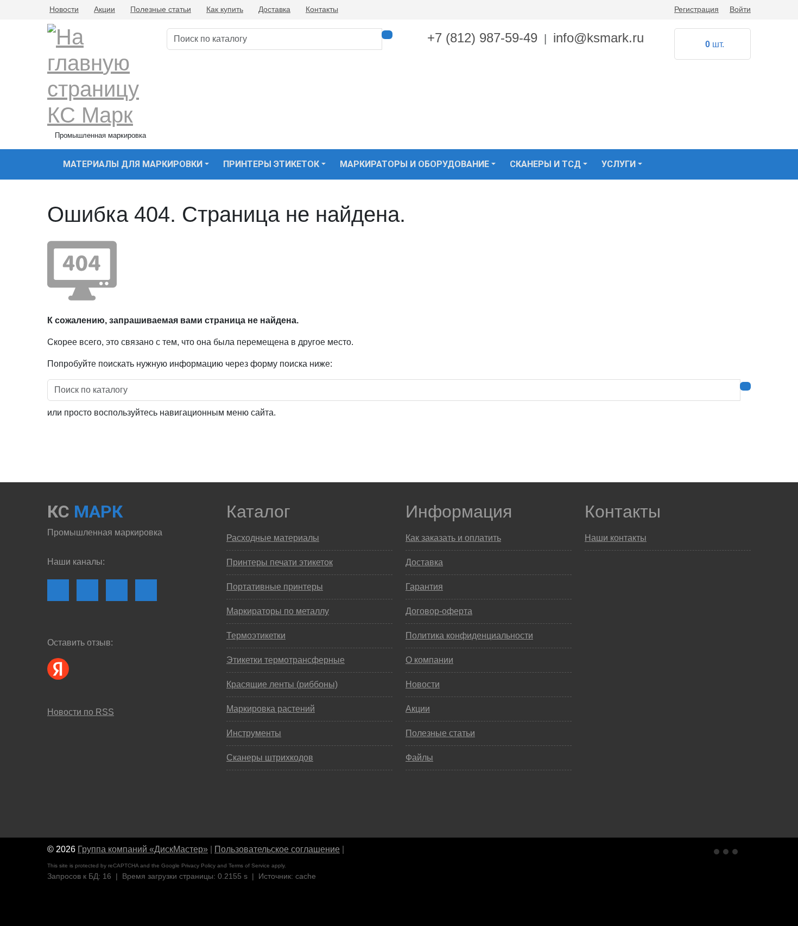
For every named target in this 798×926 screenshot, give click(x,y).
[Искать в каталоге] (387, 34)
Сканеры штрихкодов (269, 757)
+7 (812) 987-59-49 (482, 37)
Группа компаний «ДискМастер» (143, 849)
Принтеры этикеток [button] (271, 164)
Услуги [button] (618, 164)
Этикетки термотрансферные (285, 660)
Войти (740, 9)
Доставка (274, 9)
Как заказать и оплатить (453, 537)
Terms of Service (249, 865)
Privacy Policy (198, 865)
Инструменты (253, 733)
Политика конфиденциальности (469, 635)
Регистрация (696, 9)
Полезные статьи (160, 9)
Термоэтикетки (256, 635)
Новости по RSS (80, 712)
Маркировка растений (270, 708)
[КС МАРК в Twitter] (146, 590)
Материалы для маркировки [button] (132, 164)
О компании (429, 660)
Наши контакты (616, 537)
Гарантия (424, 586)
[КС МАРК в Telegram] (117, 590)
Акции (104, 9)
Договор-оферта (439, 611)
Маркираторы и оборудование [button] (414, 164)
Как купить (224, 9)
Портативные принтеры (274, 586)
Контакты (322, 9)
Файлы (419, 757)
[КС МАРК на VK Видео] (58, 590)
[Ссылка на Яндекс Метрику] (727, 850)
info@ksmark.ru (598, 37)
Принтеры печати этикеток (279, 562)
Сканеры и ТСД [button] (545, 164)
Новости (64, 9)
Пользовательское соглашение (277, 849)
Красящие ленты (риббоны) (282, 684)
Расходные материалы (272, 537)
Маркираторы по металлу (277, 611)
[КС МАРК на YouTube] (87, 590)
